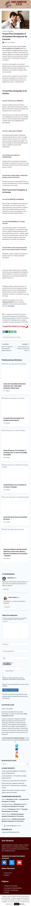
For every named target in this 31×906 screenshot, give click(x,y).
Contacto (6, 875)
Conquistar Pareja (7, 804)
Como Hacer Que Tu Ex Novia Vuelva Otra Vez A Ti (23, 347)
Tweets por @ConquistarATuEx (11, 832)
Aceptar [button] (16, 904)
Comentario (5, 621)
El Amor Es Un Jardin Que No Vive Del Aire (14, 780)
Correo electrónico (9, 651)
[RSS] (16, 756)
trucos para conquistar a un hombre (11, 337)
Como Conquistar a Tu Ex (13, 825)
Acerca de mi (8, 873)
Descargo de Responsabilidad (13, 888)
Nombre (6, 644)
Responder (6, 589)
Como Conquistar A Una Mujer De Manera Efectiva (7, 347)
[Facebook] (4, 862)
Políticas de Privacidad (10, 886)
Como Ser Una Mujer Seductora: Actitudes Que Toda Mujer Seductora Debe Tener (14, 386)
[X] (11, 862)
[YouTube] (16, 752)
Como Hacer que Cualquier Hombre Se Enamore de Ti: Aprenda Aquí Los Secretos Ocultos (14, 785)
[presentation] (15, 372)
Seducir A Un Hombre (7, 31)
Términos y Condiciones (11, 890)
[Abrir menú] (28, 4)
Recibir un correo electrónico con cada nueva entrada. (16, 685)
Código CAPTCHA (9, 670)
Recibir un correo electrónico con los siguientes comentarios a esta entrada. (14, 678)
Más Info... (22, 904)
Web (4, 658)
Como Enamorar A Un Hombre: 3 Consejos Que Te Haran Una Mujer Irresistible (15, 453)
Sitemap (6, 892)
